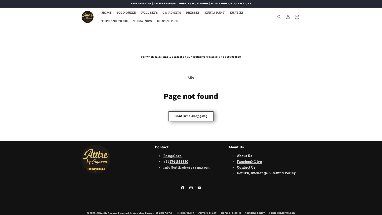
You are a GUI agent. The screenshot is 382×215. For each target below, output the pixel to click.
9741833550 (179, 162)
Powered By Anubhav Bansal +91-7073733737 (145, 213)
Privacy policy (207, 212)
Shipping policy (255, 212)
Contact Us (246, 167)
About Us (244, 156)
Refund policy (185, 212)
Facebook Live (249, 162)
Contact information (282, 212)
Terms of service (231, 212)
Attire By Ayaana (106, 213)
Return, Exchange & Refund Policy (266, 173)
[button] (279, 17)
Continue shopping (191, 116)
